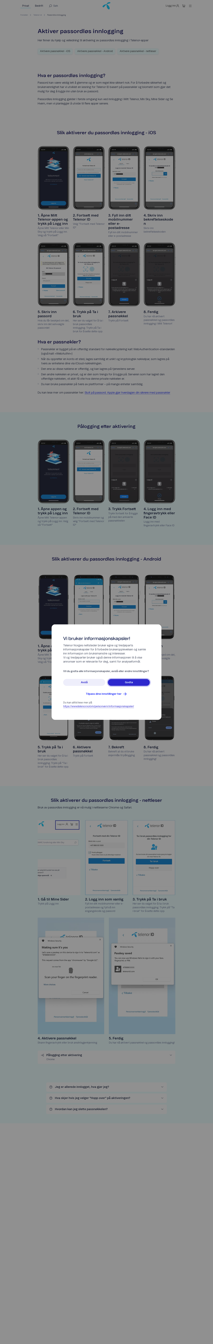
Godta (129, 682)
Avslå (84, 682)
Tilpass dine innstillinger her (104, 694)
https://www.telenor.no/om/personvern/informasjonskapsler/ (98, 706)
